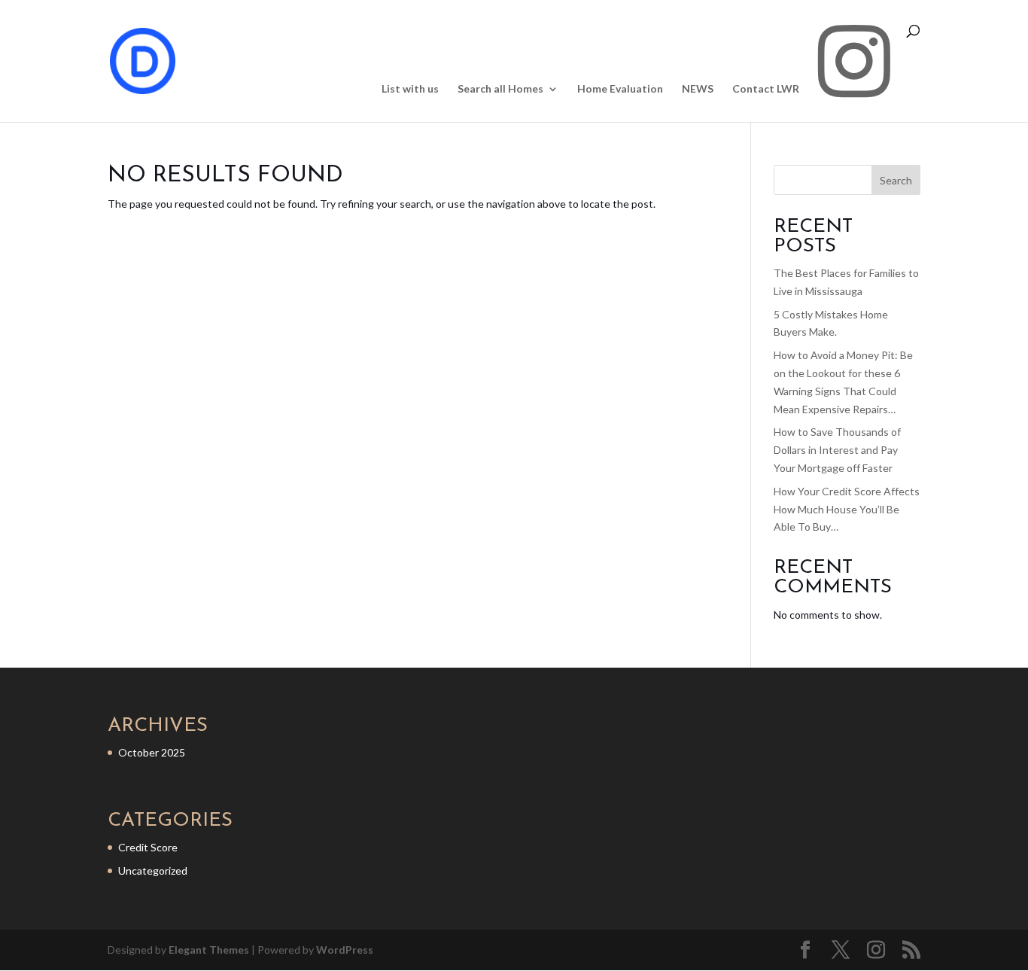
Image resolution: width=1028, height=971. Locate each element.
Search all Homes (500, 89)
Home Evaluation (620, 89)
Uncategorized (152, 870)
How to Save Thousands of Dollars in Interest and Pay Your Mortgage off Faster (837, 449)
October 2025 (151, 752)
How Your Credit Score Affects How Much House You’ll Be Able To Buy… (847, 509)
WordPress (344, 949)
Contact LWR (765, 89)
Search (896, 180)
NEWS (697, 89)
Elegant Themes (209, 949)
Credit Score (148, 847)
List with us (410, 89)
